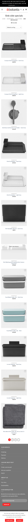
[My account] (23, 9)
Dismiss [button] (17, 5)
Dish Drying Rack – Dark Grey (14, 161)
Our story (3, 482)
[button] (2, 9)
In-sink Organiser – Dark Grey (14, 364)
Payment (3, 455)
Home (3, 18)
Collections (18, 18)
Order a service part (6, 467)
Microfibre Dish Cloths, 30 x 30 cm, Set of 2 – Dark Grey (14, 432)
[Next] (18, 439)
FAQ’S (3, 473)
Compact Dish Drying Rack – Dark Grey (14, 60)
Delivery (3, 458)
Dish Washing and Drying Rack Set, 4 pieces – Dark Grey (14, 263)
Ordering (3, 452)
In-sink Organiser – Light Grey (14, 398)
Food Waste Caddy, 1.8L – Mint (14, 330)
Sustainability (4, 485)
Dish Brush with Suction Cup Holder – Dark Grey (14, 127)
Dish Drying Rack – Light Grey (14, 195)
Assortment (10, 18)
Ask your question (6, 470)
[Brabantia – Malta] (13, 9)
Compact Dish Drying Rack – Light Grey (14, 94)
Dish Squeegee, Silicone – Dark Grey (14, 228)
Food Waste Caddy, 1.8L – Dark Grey (14, 297)
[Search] (21, 9)
